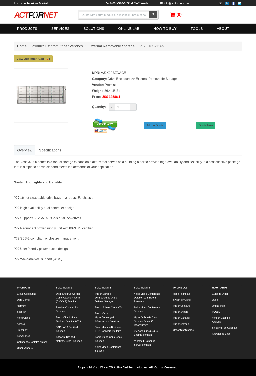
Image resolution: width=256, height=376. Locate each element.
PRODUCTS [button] (27, 29)
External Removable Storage (112, 46)
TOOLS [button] (197, 29)
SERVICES (60, 29)
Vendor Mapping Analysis (221, 319)
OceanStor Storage (183, 330)
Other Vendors (25, 348)
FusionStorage (181, 324)
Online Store (219, 305)
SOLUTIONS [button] (93, 29)
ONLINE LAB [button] (128, 29)
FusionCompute (181, 305)
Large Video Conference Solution (108, 339)
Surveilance (23, 336)
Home (22, 46)
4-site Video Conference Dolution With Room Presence (147, 297)
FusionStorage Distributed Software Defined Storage (106, 297)
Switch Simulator (182, 299)
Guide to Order (220, 293)
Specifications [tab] (50, 150)
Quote (215, 299)
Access (21, 324)
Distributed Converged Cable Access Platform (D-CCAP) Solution (68, 297)
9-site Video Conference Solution (147, 309)
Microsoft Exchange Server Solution (144, 343)
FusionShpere (180, 311)
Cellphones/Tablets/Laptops (32, 342)
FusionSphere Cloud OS (108, 307)
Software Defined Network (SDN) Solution (69, 339)
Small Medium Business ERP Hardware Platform (108, 329)
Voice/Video (23, 317)
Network (21, 305)
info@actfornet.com (176, 3)
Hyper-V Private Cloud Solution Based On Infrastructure (146, 321)
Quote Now (206, 125)
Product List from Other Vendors (57, 46)
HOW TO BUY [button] (165, 29)
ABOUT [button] (223, 29)
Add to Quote (155, 125)
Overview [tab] (24, 150)
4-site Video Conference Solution (108, 349)
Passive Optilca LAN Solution (67, 309)
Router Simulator (182, 293)
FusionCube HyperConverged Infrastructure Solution (107, 317)
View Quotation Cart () (33, 58)
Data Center (23, 299)
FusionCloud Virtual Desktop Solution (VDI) (68, 319)
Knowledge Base (221, 333)
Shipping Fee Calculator (225, 327)
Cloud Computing (26, 293)
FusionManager (181, 317)
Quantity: (99, 106)
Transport (22, 330)
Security (21, 311)
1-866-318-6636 (120, 3)
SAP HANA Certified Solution (67, 329)
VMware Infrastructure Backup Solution (146, 333)
